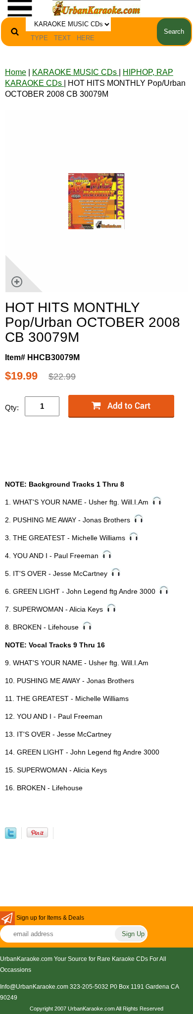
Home (15, 72)
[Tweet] (10, 836)
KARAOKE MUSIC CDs (75, 72)
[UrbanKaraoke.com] (96, 7)
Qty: (12, 407)
